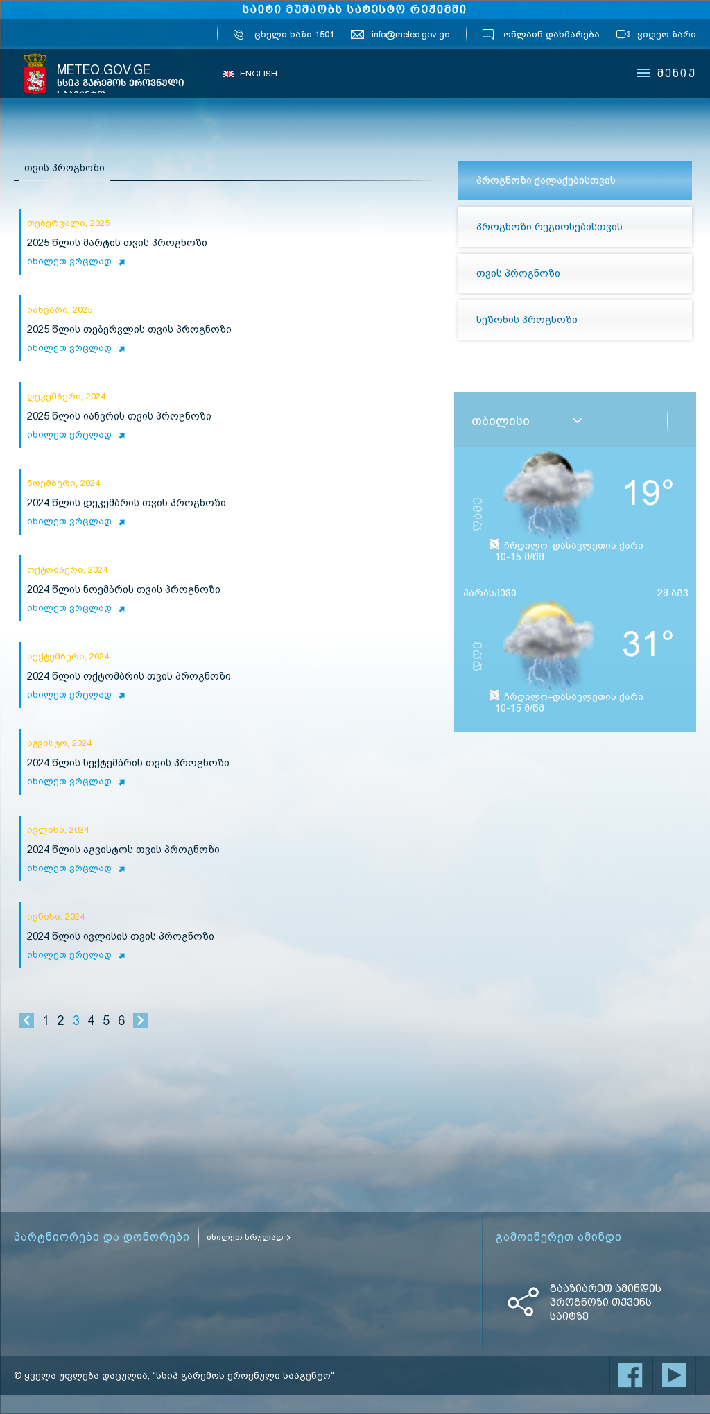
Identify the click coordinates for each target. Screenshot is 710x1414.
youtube (674, 1375)
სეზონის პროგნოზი (527, 319)
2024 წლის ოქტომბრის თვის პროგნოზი (129, 676)
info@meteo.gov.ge (410, 34)
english (258, 73)
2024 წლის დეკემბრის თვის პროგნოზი (126, 503)
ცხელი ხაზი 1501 (294, 34)
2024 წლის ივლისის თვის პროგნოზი (120, 936)
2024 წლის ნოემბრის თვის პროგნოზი (123, 590)
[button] (577, 421)
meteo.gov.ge (120, 81)
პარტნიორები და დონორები (102, 1237)
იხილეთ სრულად (245, 1237)
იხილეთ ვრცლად (69, 261)
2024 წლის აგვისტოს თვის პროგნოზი (123, 850)
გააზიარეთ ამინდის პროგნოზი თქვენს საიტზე (605, 1302)
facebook (631, 1375)
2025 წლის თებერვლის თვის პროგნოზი (129, 330)
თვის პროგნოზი (518, 273)
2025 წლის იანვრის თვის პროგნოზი (119, 416)
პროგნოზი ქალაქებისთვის (546, 180)
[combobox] (546, 421)
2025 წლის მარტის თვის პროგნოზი (117, 243)
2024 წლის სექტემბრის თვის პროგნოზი (128, 763)
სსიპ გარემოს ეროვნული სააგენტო (35, 73)
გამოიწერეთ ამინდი (559, 1237)
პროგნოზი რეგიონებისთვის (549, 227)
